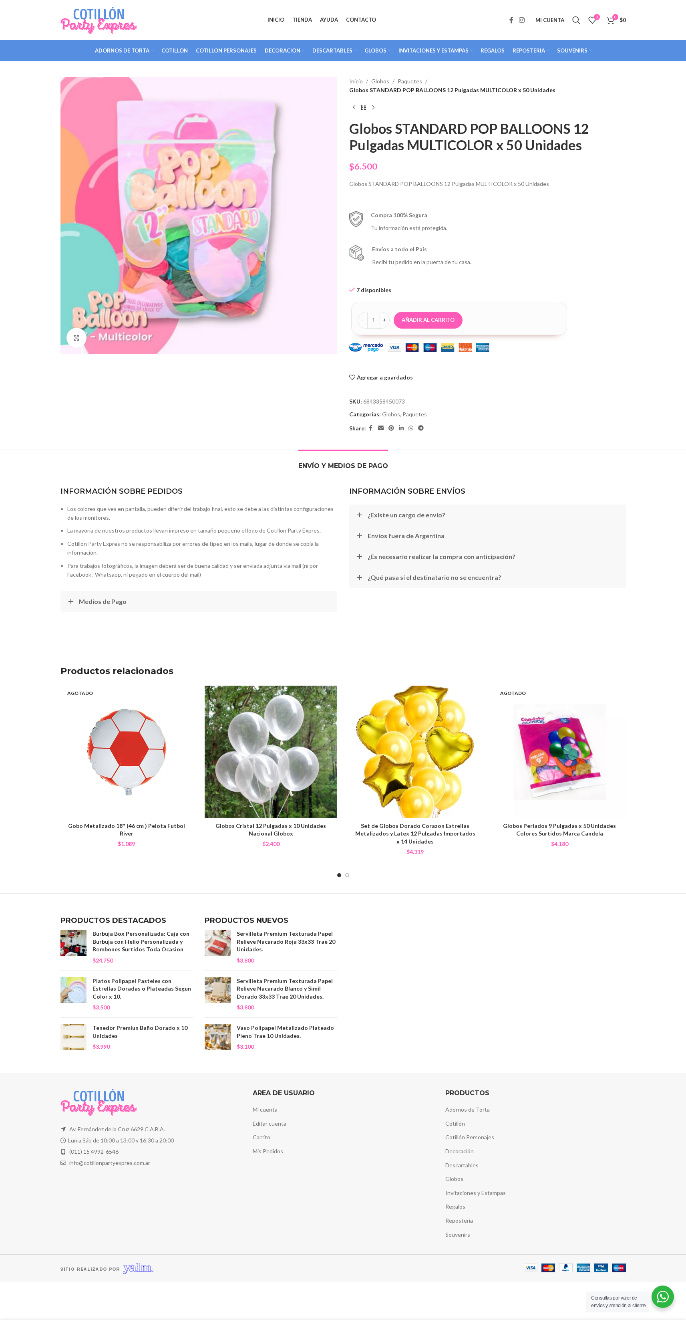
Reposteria (459, 1220)
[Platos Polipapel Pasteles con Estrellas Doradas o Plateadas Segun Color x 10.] (73, 994)
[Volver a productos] (363, 108)
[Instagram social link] (521, 20)
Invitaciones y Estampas (475, 1192)
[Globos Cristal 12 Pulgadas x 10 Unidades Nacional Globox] (271, 752)
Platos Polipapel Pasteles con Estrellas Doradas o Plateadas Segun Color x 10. (142, 988)
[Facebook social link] (511, 20)
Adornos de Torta (467, 1109)
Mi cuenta (265, 1109)
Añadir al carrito (428, 320)
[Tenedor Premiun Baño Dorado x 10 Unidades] (73, 1037)
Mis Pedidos (268, 1151)
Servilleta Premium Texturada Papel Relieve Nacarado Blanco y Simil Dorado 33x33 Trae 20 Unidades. (285, 988)
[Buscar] (576, 20)
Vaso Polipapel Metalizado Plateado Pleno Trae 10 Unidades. (285, 1031)
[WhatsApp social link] (411, 428)
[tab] (343, 462)
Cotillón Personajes (469, 1137)
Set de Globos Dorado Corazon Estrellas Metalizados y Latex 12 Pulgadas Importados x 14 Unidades (415, 833)
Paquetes (410, 81)
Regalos (455, 1206)
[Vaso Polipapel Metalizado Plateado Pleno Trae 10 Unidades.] (218, 1037)
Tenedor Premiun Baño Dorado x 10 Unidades (140, 1031)
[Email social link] (381, 428)
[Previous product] (354, 108)
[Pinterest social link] (391, 428)
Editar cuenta (269, 1123)
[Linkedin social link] (401, 428)
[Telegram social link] (421, 428)
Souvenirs (457, 1234)
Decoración (459, 1151)
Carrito (261, 1137)
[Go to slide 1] (339, 875)
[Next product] (373, 108)
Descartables (462, 1165)
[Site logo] (98, 19)
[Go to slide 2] (347, 875)
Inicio (356, 81)
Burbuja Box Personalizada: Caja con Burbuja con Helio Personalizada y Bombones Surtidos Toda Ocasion (141, 941)
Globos (380, 81)
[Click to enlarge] (76, 338)
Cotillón (455, 1123)
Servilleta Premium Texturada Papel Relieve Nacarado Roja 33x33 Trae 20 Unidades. (286, 941)
